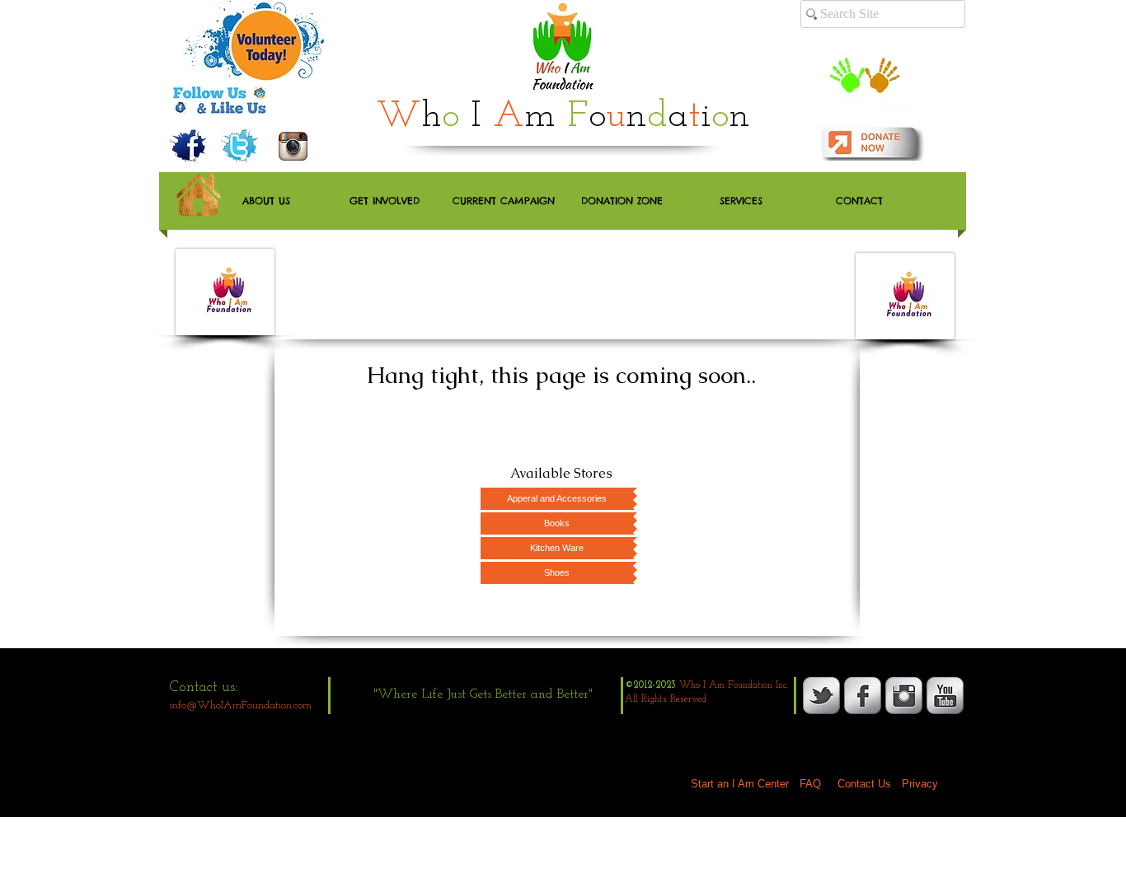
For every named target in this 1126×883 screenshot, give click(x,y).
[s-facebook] (862, 695)
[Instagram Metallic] (903, 695)
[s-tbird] (821, 695)
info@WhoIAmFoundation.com (241, 705)
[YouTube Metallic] (945, 695)
